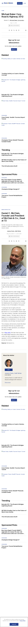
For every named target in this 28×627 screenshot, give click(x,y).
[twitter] (14, 30)
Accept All (14, 624)
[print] (25, 30)
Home (3, 10)
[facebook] (9, 30)
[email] (18, 30)
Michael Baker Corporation (17, 20)
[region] (14, 622)
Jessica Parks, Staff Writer (14, 231)
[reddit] (16, 30)
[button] (3, 3)
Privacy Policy (22, 620)
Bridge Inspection (6, 209)
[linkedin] (11, 30)
